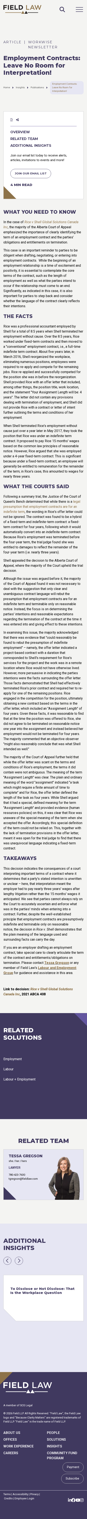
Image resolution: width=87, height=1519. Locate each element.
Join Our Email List (31, 173)
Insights (20, 87)
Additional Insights (30, 146)
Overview (20, 132)
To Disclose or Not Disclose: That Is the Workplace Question (42, 1291)
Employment (12, 1059)
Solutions (56, 1439)
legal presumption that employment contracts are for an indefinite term (41, 507)
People (53, 1433)
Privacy (34, 1494)
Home (6, 87)
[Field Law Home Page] (22, 9)
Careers (10, 1453)
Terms (7, 1494)
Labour (8, 1069)
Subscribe (72, 1478)
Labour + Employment (19, 1079)
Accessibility (20, 1494)
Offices (10, 1439)
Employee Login (24, 1498)
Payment (73, 1467)
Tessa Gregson (56, 963)
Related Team (24, 139)
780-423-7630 (17, 1174)
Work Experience (18, 1446)
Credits (8, 1498)
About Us (11, 1433)
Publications (37, 87)
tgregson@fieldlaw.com (23, 1178)
